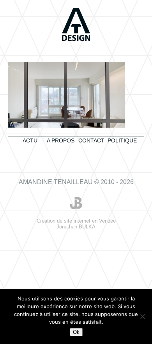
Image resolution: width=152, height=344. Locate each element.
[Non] (142, 316)
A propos (60, 140)
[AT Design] (76, 25)
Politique (122, 140)
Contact (91, 140)
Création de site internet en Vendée (76, 224)
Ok (76, 332)
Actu (30, 140)
